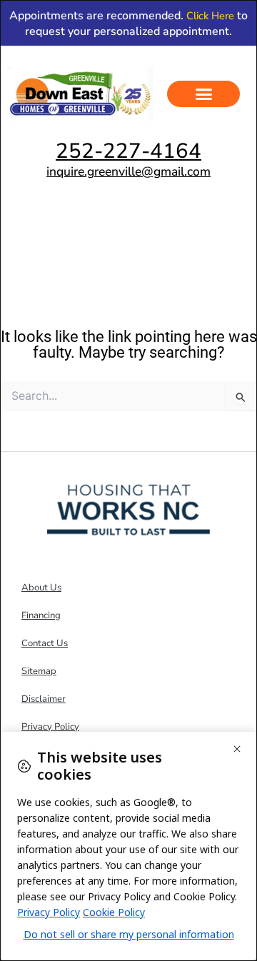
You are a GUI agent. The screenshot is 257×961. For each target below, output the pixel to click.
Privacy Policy (50, 726)
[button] (203, 94)
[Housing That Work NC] (128, 509)
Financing (41, 615)
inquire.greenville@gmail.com (128, 171)
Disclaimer (43, 699)
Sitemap (38, 671)
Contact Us (44, 643)
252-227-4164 (128, 150)
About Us (41, 587)
